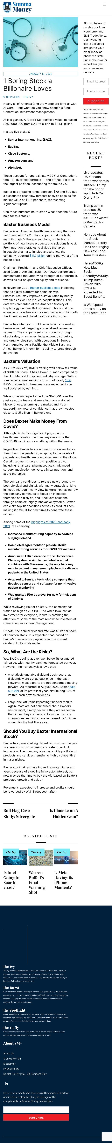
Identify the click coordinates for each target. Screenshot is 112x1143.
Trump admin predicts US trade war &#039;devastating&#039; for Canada (95, 216)
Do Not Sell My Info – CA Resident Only (25, 1073)
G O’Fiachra (11, 96)
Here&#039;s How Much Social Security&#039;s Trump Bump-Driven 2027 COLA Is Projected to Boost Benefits (95, 279)
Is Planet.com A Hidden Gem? (64, 813)
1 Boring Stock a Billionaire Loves (27, 84)
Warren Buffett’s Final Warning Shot (37, 882)
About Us (8, 1053)
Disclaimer (9, 1063)
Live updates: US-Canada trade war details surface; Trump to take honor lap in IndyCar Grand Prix (96, 185)
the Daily (11, 1027)
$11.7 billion (38, 255)
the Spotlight (14, 1010)
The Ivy (28, 96)
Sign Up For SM (12, 1058)
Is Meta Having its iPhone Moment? (63, 880)
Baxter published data (45, 288)
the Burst (11, 987)
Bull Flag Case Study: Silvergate (19, 813)
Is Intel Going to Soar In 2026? (11, 880)
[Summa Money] (17, 11)
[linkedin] (6, 1082)
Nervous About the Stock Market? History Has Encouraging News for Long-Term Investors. (96, 245)
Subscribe (96, 101)
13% (68, 380)
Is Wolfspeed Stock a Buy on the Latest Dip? (94, 309)
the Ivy (9, 966)
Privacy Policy (11, 1068)
